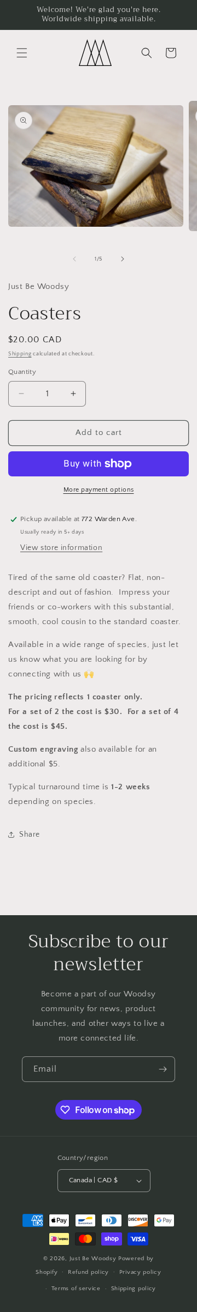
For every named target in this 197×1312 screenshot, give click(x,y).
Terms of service (76, 1288)
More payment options (98, 489)
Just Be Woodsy (94, 1258)
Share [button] (29, 834)
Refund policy (88, 1272)
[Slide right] (123, 259)
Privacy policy (140, 1272)
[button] (22, 53)
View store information (61, 547)
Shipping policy (134, 1288)
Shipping (20, 354)
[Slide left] (74, 259)
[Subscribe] (162, 1069)
